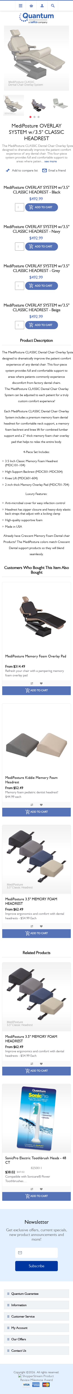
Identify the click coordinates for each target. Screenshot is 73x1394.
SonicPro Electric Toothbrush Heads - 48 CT (35, 1160)
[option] (13, 105)
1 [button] (30, 117)
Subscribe (36, 1266)
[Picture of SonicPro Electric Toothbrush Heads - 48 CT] (36, 1118)
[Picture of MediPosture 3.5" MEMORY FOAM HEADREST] (36, 859)
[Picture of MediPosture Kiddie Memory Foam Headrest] (36, 738)
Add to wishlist (41, 683)
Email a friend (57, 170)
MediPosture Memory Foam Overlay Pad (35, 656)
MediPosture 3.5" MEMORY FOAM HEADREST (31, 901)
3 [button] (39, 117)
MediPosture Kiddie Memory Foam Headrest (31, 779)
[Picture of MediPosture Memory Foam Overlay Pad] (36, 616)
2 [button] (34, 117)
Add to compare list (25, 170)
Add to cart (43, 207)
